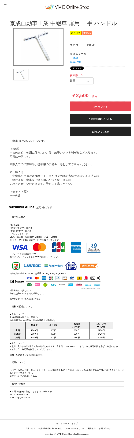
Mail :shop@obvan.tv (20, 397)
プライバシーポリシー (74, 428)
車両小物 (75, 61)
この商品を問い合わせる (100, 119)
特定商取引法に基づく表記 (50, 428)
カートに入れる (100, 106)
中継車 (74, 57)
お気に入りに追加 (100, 131)
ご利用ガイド (29, 428)
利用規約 (91, 428)
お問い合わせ (104, 428)
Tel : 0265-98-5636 (19, 394)
